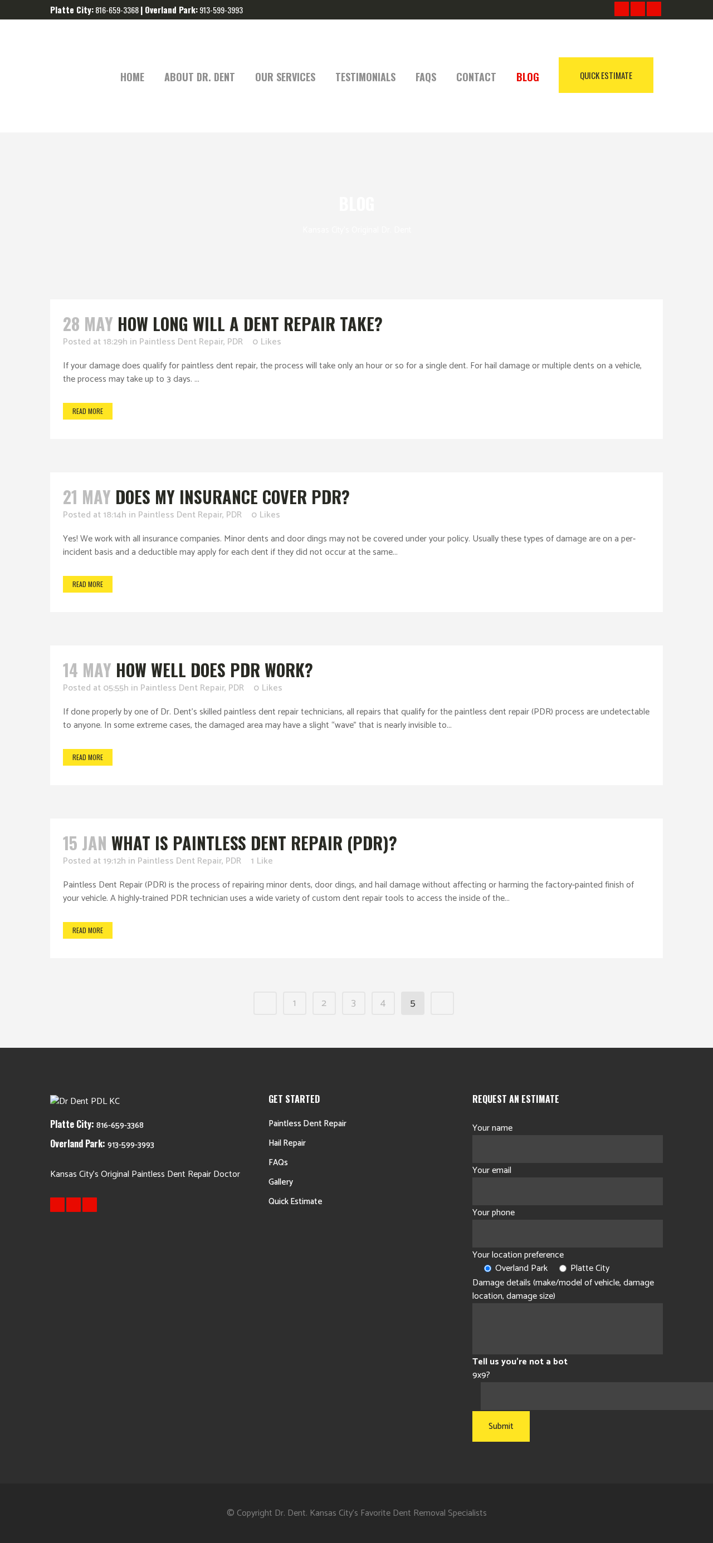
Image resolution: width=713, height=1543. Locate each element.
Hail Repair (287, 1143)
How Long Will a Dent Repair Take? (250, 323)
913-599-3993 (221, 10)
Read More (87, 411)
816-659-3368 (120, 1125)
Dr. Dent (290, 1513)
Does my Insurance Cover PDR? (232, 496)
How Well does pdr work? (214, 669)
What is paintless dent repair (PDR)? (254, 842)
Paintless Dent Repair (181, 341)
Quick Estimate (606, 75)
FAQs (278, 1163)
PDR (235, 341)
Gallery (280, 1182)
